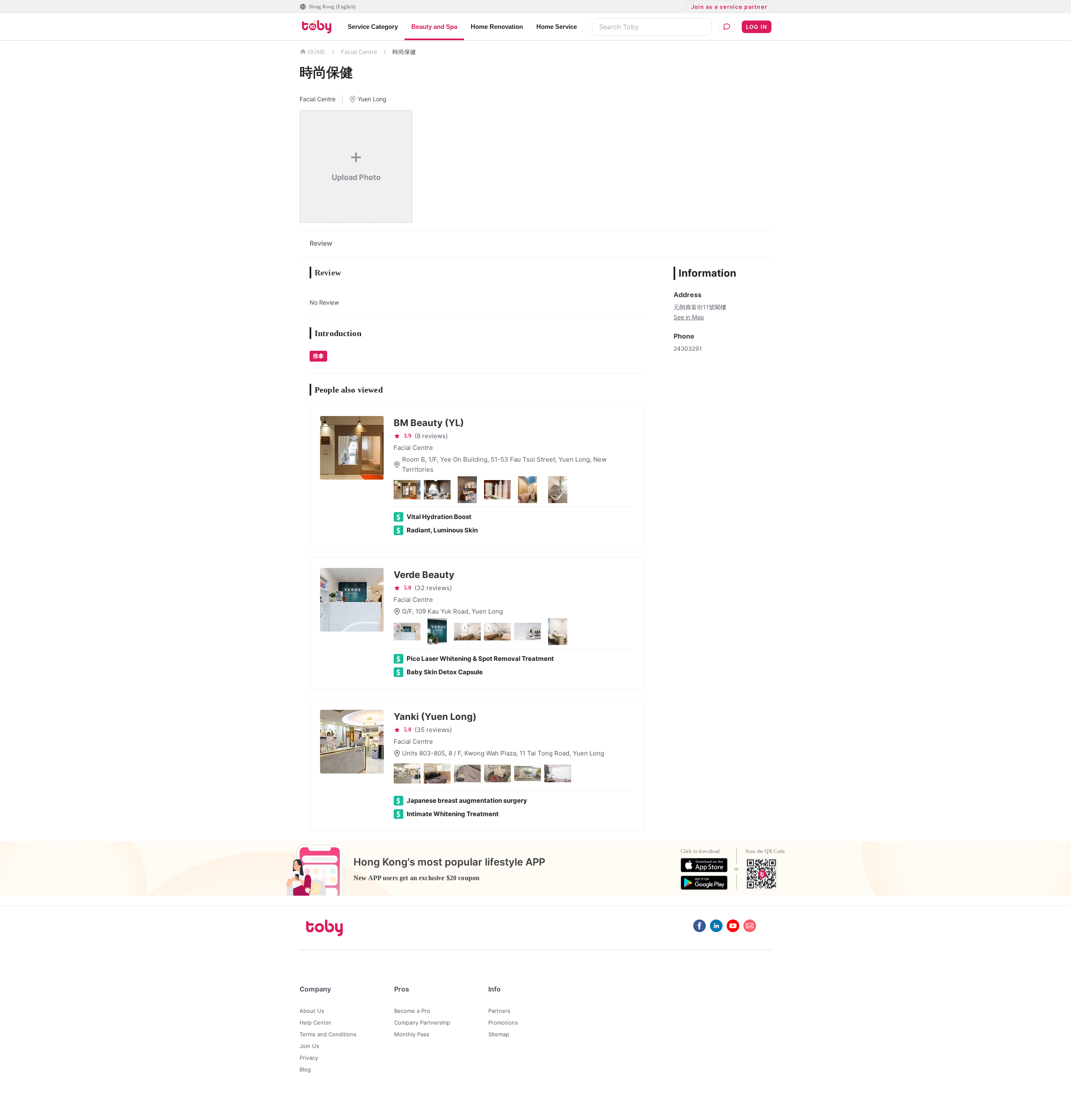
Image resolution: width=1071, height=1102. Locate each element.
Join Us (309, 1046)
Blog (305, 1069)
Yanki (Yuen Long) (435, 716)
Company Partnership (422, 1022)
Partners (499, 1010)
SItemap (498, 1034)
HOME (316, 52)
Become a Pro (412, 1010)
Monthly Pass (411, 1034)
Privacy (309, 1057)
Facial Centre (359, 51)
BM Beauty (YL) (429, 422)
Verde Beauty (424, 574)
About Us (312, 1010)
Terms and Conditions (328, 1034)
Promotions (503, 1022)
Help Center (315, 1022)
